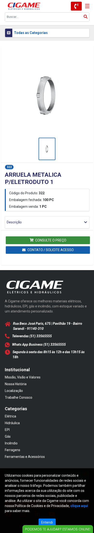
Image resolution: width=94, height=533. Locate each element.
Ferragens (12, 450)
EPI (7, 430)
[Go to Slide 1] (47, 149)
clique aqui (79, 506)
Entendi (47, 522)
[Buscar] (85, 17)
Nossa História (16, 384)
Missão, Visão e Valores (22, 377)
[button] (47, 94)
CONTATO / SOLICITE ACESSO (50, 250)
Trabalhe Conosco (18, 397)
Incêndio (11, 443)
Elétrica (10, 416)
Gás (8, 436)
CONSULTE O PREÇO (50, 240)
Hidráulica (12, 423)
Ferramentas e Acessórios (25, 457)
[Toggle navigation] (85, 6)
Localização (14, 391)
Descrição (14, 222)
